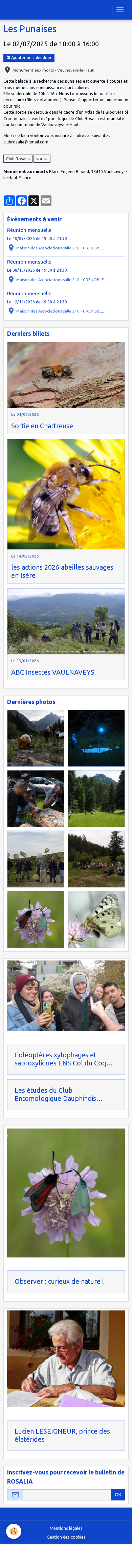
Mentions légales (66, 1528)
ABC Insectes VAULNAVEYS (52, 672)
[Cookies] (13, 1531)
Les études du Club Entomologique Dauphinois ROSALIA (55, 1095)
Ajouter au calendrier (31, 57)
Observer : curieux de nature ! (59, 1281)
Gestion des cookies (66, 1537)
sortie (42, 159)
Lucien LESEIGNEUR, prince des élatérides (62, 1435)
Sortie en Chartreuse (42, 426)
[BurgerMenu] (119, 10)
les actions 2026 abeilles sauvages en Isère (62, 571)
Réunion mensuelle (29, 230)
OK (118, 1494)
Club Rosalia (18, 159)
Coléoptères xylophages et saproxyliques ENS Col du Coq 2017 (60, 1059)
